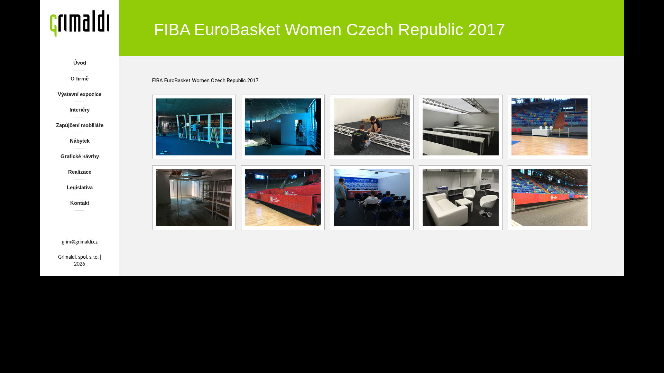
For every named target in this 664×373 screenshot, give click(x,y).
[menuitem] (79, 64)
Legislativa (80, 187)
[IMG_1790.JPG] (460, 127)
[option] (194, 127)
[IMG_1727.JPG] (372, 127)
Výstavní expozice (79, 94)
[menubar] (79, 134)
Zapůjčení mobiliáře (79, 125)
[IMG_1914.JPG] (549, 197)
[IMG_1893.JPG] (460, 197)
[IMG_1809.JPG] (194, 197)
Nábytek (80, 141)
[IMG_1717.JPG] (283, 127)
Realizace (79, 172)
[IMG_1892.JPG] (372, 197)
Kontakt (79, 203)
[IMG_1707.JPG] (194, 127)
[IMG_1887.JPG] (283, 197)
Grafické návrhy (80, 156)
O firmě (80, 79)
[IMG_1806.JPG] (549, 127)
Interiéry (80, 110)
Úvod (79, 63)
